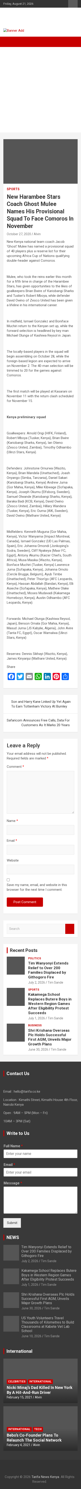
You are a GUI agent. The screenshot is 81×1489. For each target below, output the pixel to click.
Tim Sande (55, 982)
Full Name (13, 1146)
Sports (13, 189)
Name (12, 821)
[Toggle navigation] (9, 42)
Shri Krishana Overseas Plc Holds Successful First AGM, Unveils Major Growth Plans (50, 1037)
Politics (34, 958)
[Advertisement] (40, 89)
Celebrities (16, 1381)
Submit (12, 1223)
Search (69, 929)
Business (35, 1025)
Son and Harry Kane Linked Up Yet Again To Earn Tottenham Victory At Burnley (41, 704)
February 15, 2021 (19, 1397)
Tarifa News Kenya (31, 16)
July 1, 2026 (36, 1018)
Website (13, 860)
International (40, 1381)
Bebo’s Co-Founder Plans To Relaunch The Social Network (34, 1437)
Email (12, 841)
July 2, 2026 (36, 982)
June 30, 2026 (38, 1049)
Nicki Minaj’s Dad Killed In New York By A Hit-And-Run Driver (39, 1390)
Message (13, 1183)
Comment (15, 767)
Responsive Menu (73, 4)
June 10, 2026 (31, 1336)
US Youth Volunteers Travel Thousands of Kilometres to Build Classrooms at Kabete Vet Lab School (47, 1324)
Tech (38, 1429)
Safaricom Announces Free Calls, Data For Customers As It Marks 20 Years (38, 722)
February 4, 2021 (18, 1445)
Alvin (37, 234)
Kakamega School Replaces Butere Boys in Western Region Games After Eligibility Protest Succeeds (50, 1003)
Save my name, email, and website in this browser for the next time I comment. (37, 887)
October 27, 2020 (19, 234)
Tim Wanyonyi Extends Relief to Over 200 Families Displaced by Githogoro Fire (48, 970)
